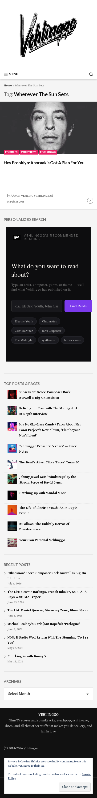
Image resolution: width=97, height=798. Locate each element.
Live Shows (48, 152)
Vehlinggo (48, 715)
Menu (13, 74)
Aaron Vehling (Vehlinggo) (32, 196)
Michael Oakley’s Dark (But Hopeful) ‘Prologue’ (44, 624)
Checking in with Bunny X (27, 656)
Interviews (28, 152)
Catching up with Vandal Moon (42, 493)
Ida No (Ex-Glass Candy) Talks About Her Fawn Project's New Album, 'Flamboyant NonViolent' (50, 430)
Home (8, 85)
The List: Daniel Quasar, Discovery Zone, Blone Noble (48, 610)
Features (11, 152)
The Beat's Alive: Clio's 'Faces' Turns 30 (49, 462)
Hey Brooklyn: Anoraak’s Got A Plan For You (44, 162)
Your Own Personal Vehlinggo (42, 540)
